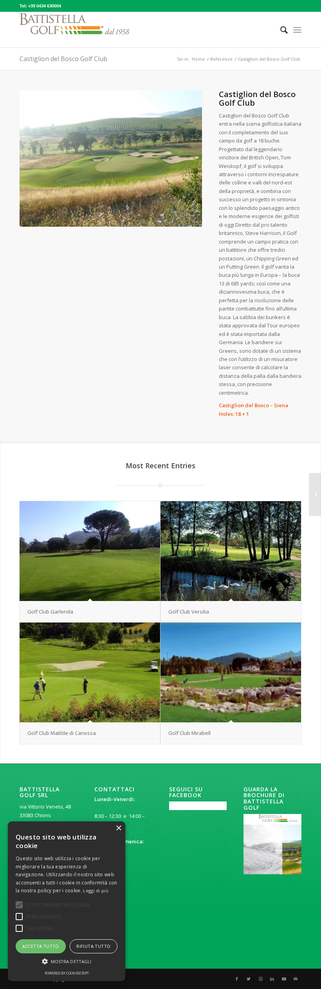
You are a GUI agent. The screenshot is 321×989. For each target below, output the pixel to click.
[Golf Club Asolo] (315, 494)
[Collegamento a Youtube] (284, 979)
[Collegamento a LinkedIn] (272, 979)
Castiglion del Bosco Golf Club (63, 58)
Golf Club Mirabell (189, 732)
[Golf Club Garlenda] (90, 551)
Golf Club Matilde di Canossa (61, 732)
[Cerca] (280, 29)
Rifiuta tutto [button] (93, 946)
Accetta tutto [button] (40, 946)
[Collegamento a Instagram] (260, 979)
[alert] (66, 901)
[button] (66, 961)
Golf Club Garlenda (50, 611)
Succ (184, 158)
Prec (37, 158)
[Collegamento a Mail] (295, 979)
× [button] (118, 828)
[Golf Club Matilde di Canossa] (90, 672)
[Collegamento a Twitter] (248, 979)
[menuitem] (280, 29)
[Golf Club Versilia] (230, 551)
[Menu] (297, 29)
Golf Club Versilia (188, 611)
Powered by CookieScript (67, 973)
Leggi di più (95, 890)
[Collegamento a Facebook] (237, 979)
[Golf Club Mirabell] (230, 672)
